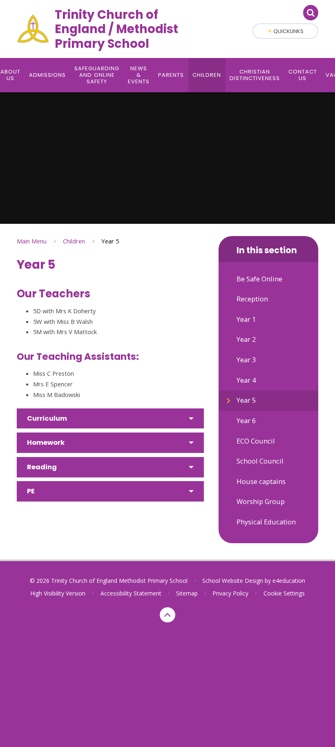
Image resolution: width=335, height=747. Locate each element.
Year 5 (110, 241)
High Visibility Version (57, 593)
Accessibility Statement (130, 593)
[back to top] (167, 615)
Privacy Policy (230, 593)
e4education (288, 580)
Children (74, 241)
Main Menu (32, 241)
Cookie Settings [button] (284, 593)
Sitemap (187, 593)
